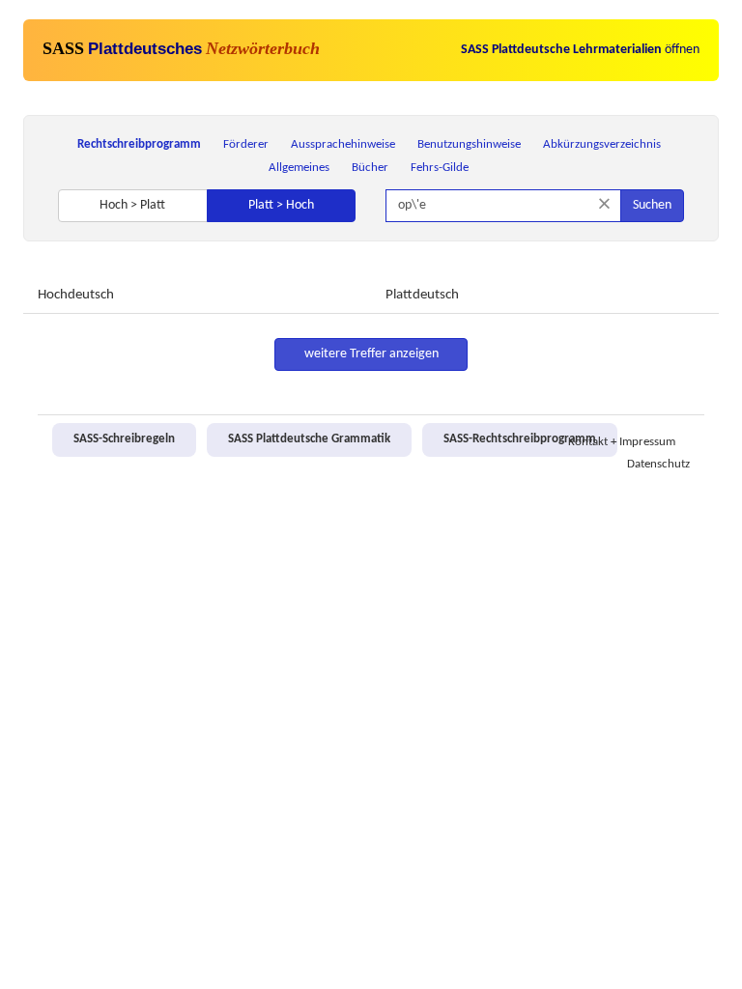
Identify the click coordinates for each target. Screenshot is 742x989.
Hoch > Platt (132, 205)
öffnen (580, 49)
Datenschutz (658, 464)
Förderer (246, 144)
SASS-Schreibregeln (124, 439)
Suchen (652, 205)
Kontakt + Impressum (621, 442)
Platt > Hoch (281, 205)
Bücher (370, 167)
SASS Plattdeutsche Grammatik (309, 439)
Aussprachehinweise (343, 144)
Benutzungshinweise (469, 144)
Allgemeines (299, 167)
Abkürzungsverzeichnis (602, 144)
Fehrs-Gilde (440, 167)
